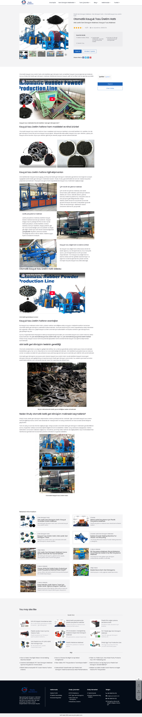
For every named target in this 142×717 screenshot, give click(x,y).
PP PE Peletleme (74, 693)
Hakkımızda (105, 3)
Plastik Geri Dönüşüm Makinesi (82, 14)
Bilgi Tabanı (41, 550)
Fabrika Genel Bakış (56, 695)
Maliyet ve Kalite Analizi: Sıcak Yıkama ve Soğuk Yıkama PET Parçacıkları (105, 669)
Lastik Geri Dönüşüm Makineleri (104, 534)
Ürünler (93, 517)
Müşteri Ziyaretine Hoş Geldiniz (94, 696)
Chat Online (110, 88)
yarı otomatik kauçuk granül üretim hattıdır (77, 337)
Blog (95, 3)
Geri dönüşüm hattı (97, 14)
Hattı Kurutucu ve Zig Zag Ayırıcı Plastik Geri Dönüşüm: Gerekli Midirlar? (104, 664)
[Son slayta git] (22, 54)
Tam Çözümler (84, 3)
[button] (23, 55)
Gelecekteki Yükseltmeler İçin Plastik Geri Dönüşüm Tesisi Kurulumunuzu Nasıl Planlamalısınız (71, 669)
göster (107, 76)
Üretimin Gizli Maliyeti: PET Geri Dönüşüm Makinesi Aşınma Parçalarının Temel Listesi (36, 664)
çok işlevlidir (26, 232)
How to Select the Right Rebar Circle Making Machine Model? (34, 659)
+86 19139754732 (112, 693)
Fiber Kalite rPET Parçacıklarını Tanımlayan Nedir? (71, 663)
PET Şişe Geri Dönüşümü (77, 695)
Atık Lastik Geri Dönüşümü (74, 698)
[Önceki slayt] (22, 31)
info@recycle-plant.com (113, 696)
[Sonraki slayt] (65, 31)
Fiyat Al (77, 51)
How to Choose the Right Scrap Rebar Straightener (67, 659)
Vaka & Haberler (95, 549)
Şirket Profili (54, 693)
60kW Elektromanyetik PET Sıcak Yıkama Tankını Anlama (36, 669)
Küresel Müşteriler (56, 698)
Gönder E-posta (89, 51)
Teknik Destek (92, 693)
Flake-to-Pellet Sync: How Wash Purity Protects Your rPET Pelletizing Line (105, 659)
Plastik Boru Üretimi (75, 701)
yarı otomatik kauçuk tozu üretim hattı (44, 337)
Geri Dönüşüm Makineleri (66, 3)
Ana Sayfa (52, 3)
